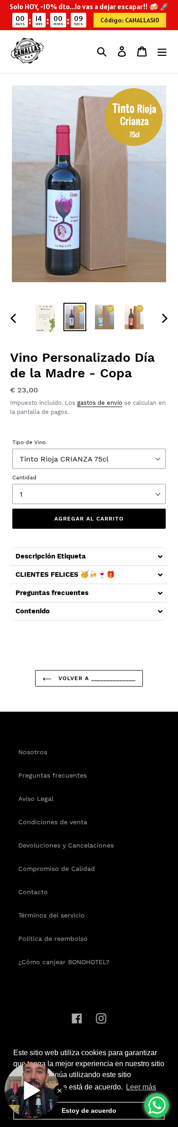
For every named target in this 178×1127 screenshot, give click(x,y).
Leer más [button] (141, 1087)
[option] (45, 318)
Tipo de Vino (29, 442)
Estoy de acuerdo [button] (89, 1110)
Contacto (33, 892)
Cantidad (24, 477)
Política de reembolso (53, 938)
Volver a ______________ (96, 678)
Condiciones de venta (52, 822)
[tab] (89, 556)
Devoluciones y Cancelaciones (66, 845)
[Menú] (162, 51)
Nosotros (32, 752)
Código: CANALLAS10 (129, 20)
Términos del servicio (51, 915)
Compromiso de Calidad (56, 868)
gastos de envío (99, 402)
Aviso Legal (35, 798)
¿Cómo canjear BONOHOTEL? (64, 962)
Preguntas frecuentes (52, 775)
